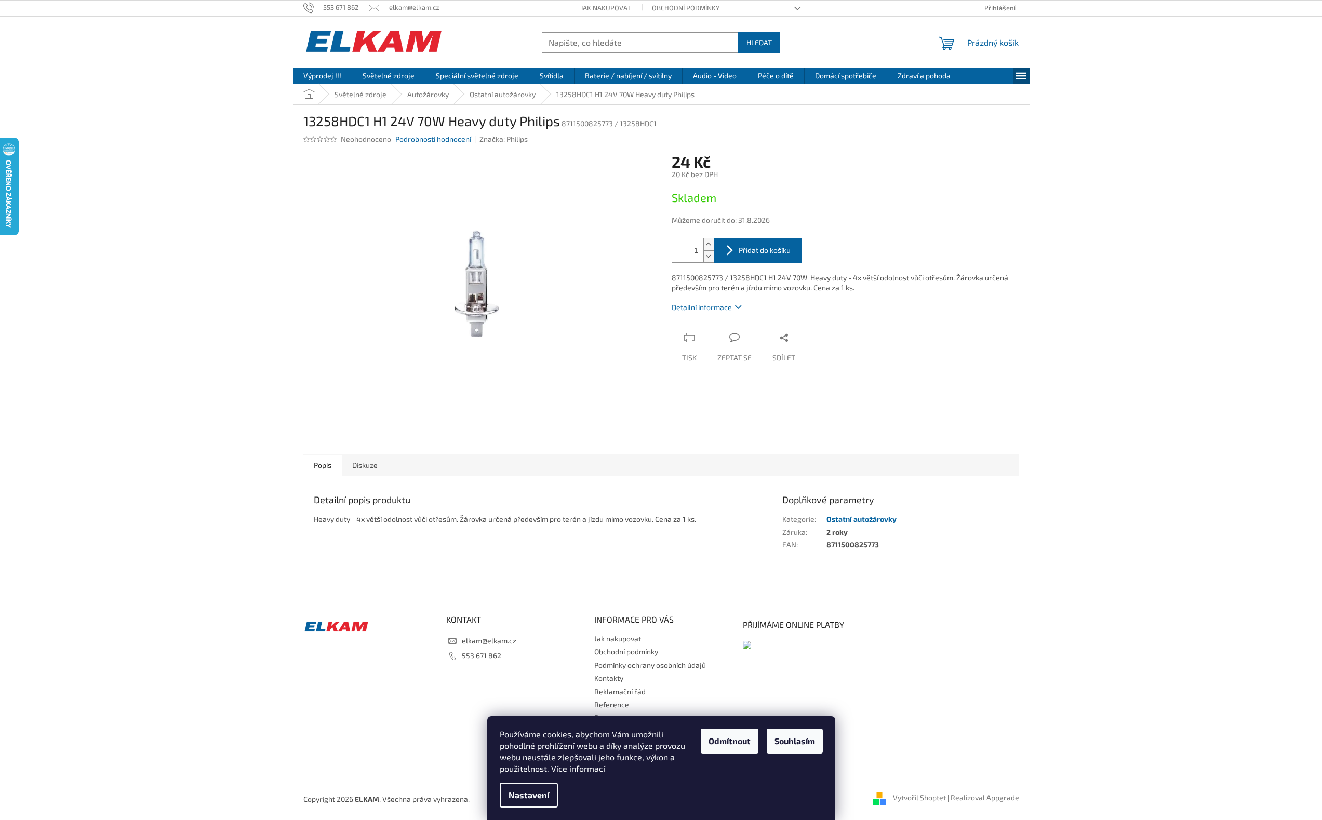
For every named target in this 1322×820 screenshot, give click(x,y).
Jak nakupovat (606, 8)
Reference (611, 704)
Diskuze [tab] (365, 465)
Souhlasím (794, 741)
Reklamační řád (620, 691)
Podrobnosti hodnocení (433, 139)
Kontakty (608, 678)
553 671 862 (481, 655)
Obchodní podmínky (685, 8)
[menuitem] (322, 76)
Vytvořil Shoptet (919, 798)
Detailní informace (702, 307)
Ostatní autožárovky (861, 519)
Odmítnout (730, 741)
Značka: (503, 139)
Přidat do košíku (765, 250)
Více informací (578, 768)
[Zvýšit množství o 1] (708, 244)
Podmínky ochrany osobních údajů (650, 665)
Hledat (759, 42)
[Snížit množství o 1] (708, 256)
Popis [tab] (322, 465)
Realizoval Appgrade (985, 798)
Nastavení (529, 795)
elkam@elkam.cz (489, 640)
